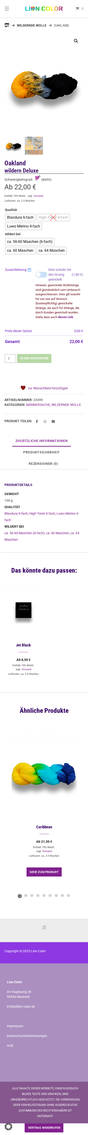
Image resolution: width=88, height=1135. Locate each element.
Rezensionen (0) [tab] (43, 464)
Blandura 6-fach (16, 513)
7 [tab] (56, 895)
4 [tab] (38, 895)
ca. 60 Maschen (57, 533)
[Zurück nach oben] (44, 930)
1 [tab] (20, 895)
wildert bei (13, 234)
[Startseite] (44, 8)
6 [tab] (50, 895)
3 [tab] (32, 895)
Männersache (38, 405)
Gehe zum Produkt (44, 872)
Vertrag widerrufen (44, 1127)
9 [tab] (68, 895)
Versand (38, 195)
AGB (10, 1045)
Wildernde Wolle (31, 25)
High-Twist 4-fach (42, 513)
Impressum (15, 1026)
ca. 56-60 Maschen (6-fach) (24, 533)
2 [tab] (26, 895)
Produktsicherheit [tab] (41, 452)
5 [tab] (44, 895)
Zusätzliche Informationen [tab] (41, 441)
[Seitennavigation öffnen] (12, 8)
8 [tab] (62, 895)
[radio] (20, 217)
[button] (76, 41)
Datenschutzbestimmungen (27, 1036)
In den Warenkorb (34, 358)
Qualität (11, 210)
